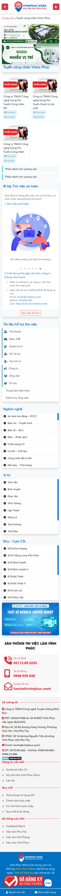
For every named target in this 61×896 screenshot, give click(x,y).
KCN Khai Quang (17, 548)
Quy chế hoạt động (17, 811)
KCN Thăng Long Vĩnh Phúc (23, 555)
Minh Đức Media (26, 869)
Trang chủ (8, 18)
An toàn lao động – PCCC (22, 416)
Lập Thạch (14, 510)
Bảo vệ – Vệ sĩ (15, 430)
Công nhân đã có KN (19, 458)
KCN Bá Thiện (15, 576)
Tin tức (13, 383)
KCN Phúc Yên (16, 597)
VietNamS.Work (15, 826)
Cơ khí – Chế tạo (17, 451)
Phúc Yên (13, 496)
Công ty (13, 368)
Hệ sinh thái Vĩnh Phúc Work (23, 775)
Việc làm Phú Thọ (16, 831)
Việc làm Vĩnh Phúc (17, 842)
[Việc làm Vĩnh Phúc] (30, 6)
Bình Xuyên (14, 489)
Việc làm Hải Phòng (18, 837)
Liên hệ (10, 780)
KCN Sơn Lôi (15, 590)
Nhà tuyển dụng (46, 892)
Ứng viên (14, 375)
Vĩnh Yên (13, 482)
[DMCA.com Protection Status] (12, 758)
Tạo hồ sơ (15, 361)
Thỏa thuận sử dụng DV (20, 795)
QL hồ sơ (14, 353)
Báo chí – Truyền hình (20, 423)
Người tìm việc (16, 892)
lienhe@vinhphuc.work (29, 297)
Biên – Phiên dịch (17, 437)
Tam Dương (14, 524)
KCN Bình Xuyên (17, 562)
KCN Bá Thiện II (16, 583)
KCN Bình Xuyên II (18, 569)
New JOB (14, 339)
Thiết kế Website (24, 872)
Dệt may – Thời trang (20, 465)
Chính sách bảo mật (18, 800)
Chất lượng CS (16, 444)
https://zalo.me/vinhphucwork (31, 304)
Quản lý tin (15, 346)
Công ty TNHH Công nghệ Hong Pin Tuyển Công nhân (15, 148)
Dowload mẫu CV (16, 769)
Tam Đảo (13, 531)
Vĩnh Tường (14, 503)
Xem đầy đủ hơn (30, 313)
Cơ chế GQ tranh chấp (19, 806)
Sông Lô (12, 517)
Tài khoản (15, 331)
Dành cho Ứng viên (17, 398)
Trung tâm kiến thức (18, 390)
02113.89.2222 (25, 300)
